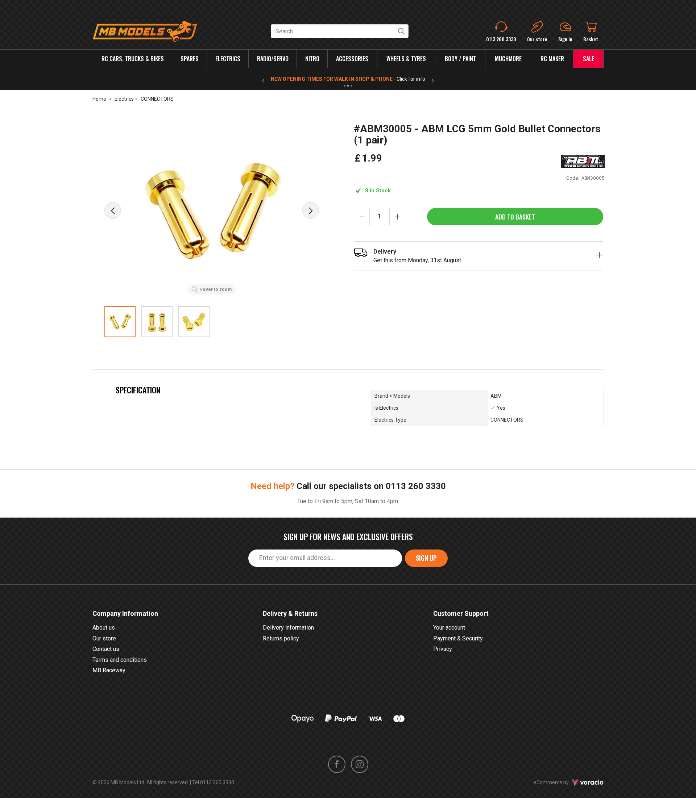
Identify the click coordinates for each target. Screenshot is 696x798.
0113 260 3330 (416, 486)
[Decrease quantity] (362, 216)
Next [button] (310, 210)
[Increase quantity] (397, 216)
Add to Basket (515, 216)
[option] (212, 210)
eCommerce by (560, 782)
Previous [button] (112, 210)
